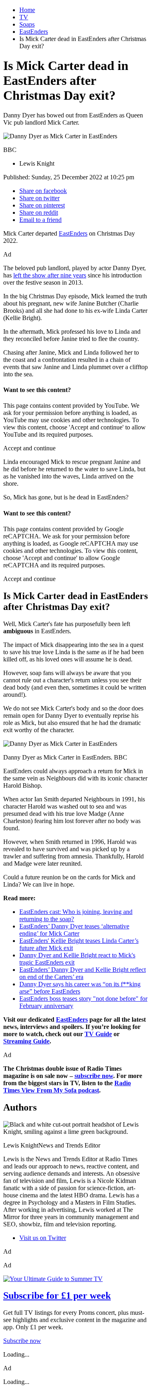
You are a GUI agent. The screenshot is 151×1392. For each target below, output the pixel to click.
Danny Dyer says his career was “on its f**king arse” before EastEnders (80, 988)
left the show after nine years (49, 275)
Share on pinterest (42, 205)
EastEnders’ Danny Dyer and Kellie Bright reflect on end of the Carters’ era (82, 973)
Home (27, 9)
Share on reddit (38, 212)
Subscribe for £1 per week (57, 1295)
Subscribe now (22, 1340)
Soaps (27, 24)
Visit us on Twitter (42, 1237)
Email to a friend (40, 219)
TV (23, 17)
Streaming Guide (26, 1041)
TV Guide (98, 1034)
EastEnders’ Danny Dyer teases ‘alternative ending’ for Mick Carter (74, 930)
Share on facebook (43, 190)
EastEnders (33, 31)
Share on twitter (39, 198)
